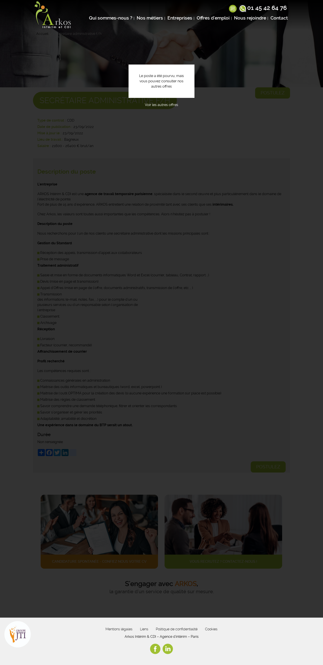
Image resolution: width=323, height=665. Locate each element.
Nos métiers (150, 18)
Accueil (42, 34)
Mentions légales (118, 629)
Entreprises (179, 18)
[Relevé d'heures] (233, 9)
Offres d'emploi (213, 18)
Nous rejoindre (250, 18)
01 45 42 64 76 (267, 7)
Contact (279, 18)
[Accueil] (53, 15)
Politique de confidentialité (177, 629)
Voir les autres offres (161, 105)
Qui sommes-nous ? (110, 18)
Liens (144, 629)
